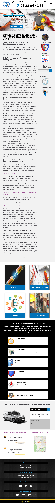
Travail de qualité (35, 420)
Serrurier (29, 466)
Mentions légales (26, 477)
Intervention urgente (35, 409)
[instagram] (31, 486)
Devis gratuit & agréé (36, 427)
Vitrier (22, 468)
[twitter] (25, 486)
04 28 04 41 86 (31, 6)
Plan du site (20, 475)
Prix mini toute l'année (36, 423)
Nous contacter (30, 475)
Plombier (22, 466)
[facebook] (20, 486)
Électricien (28, 468)
